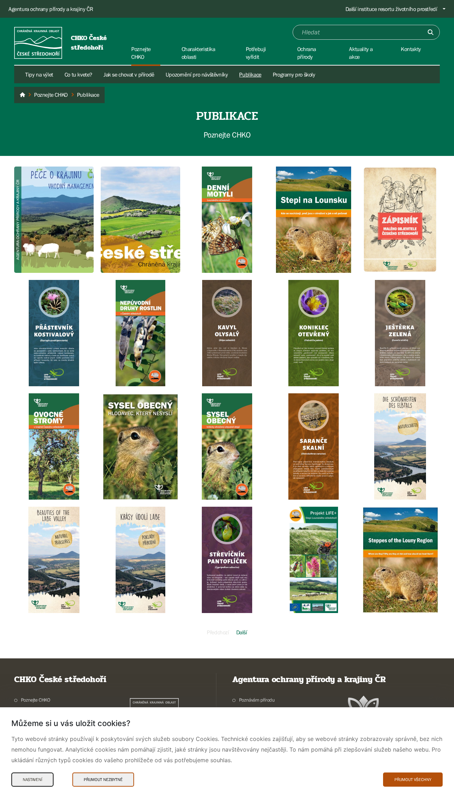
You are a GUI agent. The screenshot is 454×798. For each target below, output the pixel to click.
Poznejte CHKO (35, 700)
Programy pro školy (294, 74)
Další (241, 632)
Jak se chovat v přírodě (129, 74)
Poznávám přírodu (257, 700)
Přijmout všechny (412, 779)
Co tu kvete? (78, 74)
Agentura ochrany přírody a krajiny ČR (51, 9)
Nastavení (32, 779)
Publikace (250, 74)
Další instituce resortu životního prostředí (391, 9)
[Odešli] (430, 32)
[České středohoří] (22, 95)
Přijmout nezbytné (103, 779)
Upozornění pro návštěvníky (197, 74)
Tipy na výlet (39, 74)
